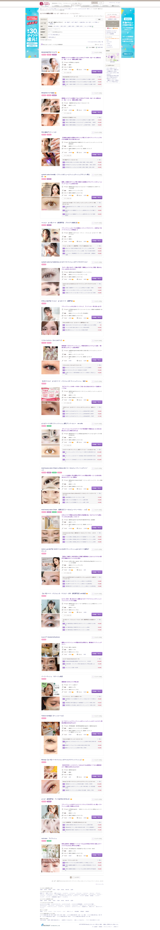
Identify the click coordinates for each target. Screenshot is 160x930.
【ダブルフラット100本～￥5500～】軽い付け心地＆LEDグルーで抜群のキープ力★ (81, 387)
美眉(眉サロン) (85, 906)
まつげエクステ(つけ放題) (45, 904)
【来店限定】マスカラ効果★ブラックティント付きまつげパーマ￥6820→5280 (80, 699)
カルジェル (92, 893)
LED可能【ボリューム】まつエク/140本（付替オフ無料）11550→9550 (79, 167)
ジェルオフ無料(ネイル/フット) (60, 894)
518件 (85, 360)
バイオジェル (85, 893)
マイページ (112, 2)
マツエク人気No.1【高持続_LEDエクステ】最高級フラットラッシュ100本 (80, 539)
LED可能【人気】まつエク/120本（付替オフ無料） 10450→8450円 (79, 162)
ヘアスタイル (67, 5)
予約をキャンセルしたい (112, 78)
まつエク (50, 911)
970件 (85, 110)
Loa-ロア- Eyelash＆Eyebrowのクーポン (71, 658)
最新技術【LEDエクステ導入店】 (70, 681)
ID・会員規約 (94, 926)
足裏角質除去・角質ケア (56, 896)
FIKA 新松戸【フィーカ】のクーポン (70, 159)
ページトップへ (100, 884)
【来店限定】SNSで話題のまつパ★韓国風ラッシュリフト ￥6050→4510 (80, 702)
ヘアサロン (56, 5)
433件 (70, 318)
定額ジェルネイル (57, 893)
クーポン (108, 43)
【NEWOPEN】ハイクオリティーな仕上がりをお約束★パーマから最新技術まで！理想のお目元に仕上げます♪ (81, 766)
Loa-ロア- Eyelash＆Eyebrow (50, 637)
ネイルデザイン (109, 47)
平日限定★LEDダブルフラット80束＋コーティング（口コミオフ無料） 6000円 (80, 207)
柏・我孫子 (67, 22)
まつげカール (67, 906)
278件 (70, 360)
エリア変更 (94, 22)
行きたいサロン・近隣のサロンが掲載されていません (112, 70)
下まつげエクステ (43, 905)
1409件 (70, 110)
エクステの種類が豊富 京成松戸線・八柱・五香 (81, 916)
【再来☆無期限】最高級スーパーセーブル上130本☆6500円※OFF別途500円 (80, 869)
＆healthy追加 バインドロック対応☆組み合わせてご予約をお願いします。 (80, 664)
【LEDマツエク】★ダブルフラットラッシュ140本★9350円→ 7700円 (79, 416)
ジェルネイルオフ (49, 894)
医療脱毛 (87, 911)
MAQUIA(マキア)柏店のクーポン (69, 117)
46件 (85, 777)
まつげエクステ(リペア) (55, 904)
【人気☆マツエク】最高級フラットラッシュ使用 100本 (76, 499)
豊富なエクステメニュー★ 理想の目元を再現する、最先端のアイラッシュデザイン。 (82, 643)
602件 (85, 489)
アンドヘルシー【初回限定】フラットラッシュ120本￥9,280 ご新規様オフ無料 (80, 254)
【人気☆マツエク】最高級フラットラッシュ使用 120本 (77, 502)
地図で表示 (100, 47)
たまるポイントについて (111, 30)
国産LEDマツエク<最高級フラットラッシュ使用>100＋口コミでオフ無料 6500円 (80, 215)
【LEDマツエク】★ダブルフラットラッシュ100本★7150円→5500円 (79, 411)
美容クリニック (115, 5)
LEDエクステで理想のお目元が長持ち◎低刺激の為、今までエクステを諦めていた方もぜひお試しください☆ (81, 515)
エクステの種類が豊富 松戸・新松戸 (64, 916)
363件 (85, 400)
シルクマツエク (75, 905)
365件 (70, 692)
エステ (64, 911)
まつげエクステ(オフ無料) (89, 904)
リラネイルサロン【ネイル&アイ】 (51, 340)
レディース (94, 2)
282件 (85, 241)
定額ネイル (42, 893)
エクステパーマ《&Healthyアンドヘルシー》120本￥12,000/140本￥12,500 (80, 460)
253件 (85, 818)
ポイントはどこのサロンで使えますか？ (112, 73)
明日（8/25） (64, 26)
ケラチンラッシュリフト (52, 906)
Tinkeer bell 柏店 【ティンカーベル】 (52, 715)
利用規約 (100, 926)
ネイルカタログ (86, 5)
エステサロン (105, 5)
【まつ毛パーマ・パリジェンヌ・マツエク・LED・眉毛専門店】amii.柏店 (63, 593)
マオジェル (42, 894)
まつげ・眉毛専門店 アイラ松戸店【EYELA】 (55, 799)
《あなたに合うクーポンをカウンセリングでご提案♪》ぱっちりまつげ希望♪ (80, 324)
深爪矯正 (91, 895)
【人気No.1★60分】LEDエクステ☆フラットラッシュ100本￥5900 (79, 824)
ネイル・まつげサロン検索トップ (52, 8)
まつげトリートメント (76, 906)
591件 (70, 612)
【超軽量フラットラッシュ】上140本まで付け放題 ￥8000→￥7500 (79, 790)
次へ (101, 44)
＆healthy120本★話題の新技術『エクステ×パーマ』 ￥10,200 (78, 661)
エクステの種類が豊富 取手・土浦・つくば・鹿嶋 (76, 914)
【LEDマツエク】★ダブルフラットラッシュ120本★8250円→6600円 (79, 413)
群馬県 (49, 889)
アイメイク (42, 907)
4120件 (70, 489)
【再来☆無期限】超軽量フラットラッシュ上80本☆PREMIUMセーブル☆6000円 (80, 866)
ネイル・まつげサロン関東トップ (66, 8)
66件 (85, 654)
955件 (70, 195)
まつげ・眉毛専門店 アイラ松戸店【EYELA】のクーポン (75, 822)
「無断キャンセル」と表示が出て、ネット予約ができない (112, 81)
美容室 (41, 911)
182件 (85, 279)
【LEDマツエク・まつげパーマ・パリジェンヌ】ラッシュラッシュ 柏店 (63, 381)
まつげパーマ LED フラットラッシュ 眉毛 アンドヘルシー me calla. (62, 423)
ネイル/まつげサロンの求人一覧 (96, 41)
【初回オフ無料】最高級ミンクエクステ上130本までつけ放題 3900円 (79, 119)
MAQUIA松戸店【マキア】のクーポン (70, 76)
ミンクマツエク (67, 905)
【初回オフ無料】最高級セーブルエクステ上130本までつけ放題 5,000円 (80, 81)
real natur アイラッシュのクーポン (70, 860)
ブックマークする (98, 52)
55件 (85, 855)
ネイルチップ (70, 894)
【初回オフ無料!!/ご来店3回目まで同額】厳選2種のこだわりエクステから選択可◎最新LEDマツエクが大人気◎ (82, 557)
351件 (85, 734)
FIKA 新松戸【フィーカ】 (49, 132)
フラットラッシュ (83, 905)
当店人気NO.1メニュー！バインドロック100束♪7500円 (76, 329)
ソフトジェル (78, 893)
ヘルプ (118, 2)
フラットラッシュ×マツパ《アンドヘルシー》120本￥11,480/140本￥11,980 (80, 453)
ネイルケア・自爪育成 (84, 895)
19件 (85, 570)
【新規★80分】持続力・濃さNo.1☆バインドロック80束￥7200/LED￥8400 (80, 830)
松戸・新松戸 (75, 22)
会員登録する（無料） (112, 19)
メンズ (100, 2)
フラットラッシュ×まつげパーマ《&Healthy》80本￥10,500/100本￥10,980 (80, 456)
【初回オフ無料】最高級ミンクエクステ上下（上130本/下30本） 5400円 (80, 122)
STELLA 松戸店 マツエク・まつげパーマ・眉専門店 (57, 301)
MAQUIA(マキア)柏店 (47, 93)
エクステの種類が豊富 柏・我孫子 (49, 916)
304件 (70, 734)
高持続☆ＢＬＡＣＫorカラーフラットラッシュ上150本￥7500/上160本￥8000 (80, 742)
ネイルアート (75, 895)
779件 (85, 69)
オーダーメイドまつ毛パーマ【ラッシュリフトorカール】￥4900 (78, 290)
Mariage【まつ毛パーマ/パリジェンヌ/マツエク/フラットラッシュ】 (61, 759)
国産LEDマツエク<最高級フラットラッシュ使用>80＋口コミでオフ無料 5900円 (80, 211)
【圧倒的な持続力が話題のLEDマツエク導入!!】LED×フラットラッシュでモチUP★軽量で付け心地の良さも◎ (82, 138)
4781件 (70, 528)
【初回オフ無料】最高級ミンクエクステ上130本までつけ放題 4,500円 (80, 79)
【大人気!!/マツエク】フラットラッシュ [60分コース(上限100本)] (78, 583)
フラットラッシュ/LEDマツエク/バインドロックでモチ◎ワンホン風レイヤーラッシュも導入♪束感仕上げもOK (82, 805)
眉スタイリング (99, 906)
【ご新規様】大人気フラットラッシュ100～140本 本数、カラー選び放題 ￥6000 (80, 787)
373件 (70, 818)
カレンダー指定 (88, 26)
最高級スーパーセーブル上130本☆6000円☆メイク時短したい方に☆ (79, 862)
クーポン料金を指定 (53, 34)
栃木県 (45, 889)
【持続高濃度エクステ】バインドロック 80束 (75, 497)
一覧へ (99, 76)
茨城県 (41, 889)
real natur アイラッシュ (49, 838)
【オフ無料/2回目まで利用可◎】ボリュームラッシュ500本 (77, 629)
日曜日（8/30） (79, 26)
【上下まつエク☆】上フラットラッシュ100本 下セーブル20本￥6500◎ (80, 250)
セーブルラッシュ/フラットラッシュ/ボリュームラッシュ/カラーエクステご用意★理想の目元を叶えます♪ (82, 722)
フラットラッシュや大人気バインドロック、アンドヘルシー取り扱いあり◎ (81, 306)
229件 (85, 442)
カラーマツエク (51, 905)
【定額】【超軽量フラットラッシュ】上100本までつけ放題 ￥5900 (79, 287)
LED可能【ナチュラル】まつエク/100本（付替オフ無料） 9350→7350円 (80, 164)
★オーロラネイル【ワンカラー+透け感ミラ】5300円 (76, 370)
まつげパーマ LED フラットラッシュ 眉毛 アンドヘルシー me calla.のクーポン (79, 449)
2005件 (70, 241)
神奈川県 (67, 889)
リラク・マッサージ (57, 911)
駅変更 (51, 23)
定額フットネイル (49, 893)
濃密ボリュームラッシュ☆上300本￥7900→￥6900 (75, 747)
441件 (85, 318)
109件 (85, 612)
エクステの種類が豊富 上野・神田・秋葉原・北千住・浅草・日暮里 (52, 914)
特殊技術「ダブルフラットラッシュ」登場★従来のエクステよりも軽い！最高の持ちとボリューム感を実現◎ (81, 346)
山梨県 (72, 889)
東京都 (62, 889)
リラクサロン (96, 5)
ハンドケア (97, 895)
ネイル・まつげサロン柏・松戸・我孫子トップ (83, 8)
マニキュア (99, 894)
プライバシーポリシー (108, 926)
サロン (107, 40)
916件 (85, 692)
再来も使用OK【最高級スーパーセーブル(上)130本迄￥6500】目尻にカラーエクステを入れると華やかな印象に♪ (82, 844)
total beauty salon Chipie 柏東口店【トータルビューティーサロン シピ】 (64, 509)
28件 (70, 570)
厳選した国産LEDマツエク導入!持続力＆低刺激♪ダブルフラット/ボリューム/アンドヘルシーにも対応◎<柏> (82, 182)
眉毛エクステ (91, 906)
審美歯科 (82, 911)
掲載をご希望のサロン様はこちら (110, 924)
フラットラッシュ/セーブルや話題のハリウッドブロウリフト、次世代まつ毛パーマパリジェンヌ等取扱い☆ (82, 228)
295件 (85, 152)
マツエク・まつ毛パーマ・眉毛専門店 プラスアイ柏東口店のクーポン (77, 245)
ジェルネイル (65, 893)
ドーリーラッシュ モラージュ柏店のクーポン (72, 696)
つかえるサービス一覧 (111, 32)
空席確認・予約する (96, 71)
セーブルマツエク (59, 905)
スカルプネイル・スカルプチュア (80, 894)
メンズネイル (65, 896)
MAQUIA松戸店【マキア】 (49, 52)
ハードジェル (72, 893)
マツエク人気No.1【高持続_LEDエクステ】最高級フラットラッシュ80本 (80, 536)
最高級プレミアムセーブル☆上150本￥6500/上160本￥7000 (77, 745)
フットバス (48, 896)
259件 (70, 279)
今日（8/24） (57, 26)
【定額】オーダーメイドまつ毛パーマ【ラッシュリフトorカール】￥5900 (80, 292)
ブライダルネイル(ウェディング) (65, 895)
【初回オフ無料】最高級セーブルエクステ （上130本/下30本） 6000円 (80, 124)
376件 (70, 442)
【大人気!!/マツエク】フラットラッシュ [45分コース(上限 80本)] (78, 581)
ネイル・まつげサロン (76, 5)
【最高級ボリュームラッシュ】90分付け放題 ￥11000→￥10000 (78, 783)
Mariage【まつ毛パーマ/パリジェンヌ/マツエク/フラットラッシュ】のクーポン (79, 781)
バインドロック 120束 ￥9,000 (71, 667)
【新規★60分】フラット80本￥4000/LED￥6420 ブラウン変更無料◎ (79, 827)
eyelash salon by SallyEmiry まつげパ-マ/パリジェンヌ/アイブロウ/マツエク (64, 262)
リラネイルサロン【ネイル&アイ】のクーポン (72, 365)
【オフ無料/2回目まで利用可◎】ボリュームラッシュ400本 (77, 627)
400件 (70, 654)
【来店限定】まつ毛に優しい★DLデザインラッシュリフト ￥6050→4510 (80, 705)
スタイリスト (109, 41)
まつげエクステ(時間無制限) (77, 904)
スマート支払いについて (112, 68)
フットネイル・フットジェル (52, 895)
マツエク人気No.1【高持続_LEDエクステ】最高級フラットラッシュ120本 (80, 541)
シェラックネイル (92, 894)
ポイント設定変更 (110, 33)
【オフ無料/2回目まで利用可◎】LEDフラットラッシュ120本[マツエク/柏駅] (80, 624)
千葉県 (58, 889)
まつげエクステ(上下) (66, 904)
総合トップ (42, 8)
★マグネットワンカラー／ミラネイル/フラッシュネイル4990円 (78, 367)
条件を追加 (51, 37)
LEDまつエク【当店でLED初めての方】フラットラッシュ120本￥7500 (79, 248)
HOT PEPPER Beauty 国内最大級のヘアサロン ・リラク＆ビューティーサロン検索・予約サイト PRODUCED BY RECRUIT (44, 4)
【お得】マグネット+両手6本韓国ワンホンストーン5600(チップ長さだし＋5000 (80, 373)
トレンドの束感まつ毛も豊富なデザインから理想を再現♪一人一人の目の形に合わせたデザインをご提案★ (82, 476)
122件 (85, 195)
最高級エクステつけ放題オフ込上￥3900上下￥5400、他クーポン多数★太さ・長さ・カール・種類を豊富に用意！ (81, 99)
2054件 (70, 152)
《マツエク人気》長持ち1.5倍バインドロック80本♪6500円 (77, 327)
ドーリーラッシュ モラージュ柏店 (52, 676)
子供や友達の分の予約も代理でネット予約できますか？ (112, 76)
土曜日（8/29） (71, 26)
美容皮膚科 (77, 911)
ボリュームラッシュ (92, 905)
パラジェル (98, 893)
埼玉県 (54, 889)
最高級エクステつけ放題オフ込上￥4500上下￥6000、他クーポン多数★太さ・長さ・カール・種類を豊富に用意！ (81, 58)
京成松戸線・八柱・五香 (85, 22)
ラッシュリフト (43, 906)
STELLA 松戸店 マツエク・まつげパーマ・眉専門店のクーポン (76, 322)
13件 (70, 777)
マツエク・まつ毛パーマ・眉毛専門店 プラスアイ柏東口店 (59, 222)
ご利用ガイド (115, 926)
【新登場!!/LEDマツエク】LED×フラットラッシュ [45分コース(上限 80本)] (80, 586)
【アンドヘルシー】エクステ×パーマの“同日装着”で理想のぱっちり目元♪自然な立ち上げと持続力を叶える (81, 429)
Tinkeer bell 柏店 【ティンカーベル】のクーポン (73, 739)
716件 (70, 69)
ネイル (45, 911)
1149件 (85, 528)
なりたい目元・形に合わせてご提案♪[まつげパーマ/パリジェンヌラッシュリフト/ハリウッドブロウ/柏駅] (82, 599)
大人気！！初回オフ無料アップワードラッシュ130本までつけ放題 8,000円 (80, 85)
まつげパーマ (61, 906)
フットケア (42, 896)
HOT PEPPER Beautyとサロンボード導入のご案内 (90, 924)
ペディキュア (42, 895)
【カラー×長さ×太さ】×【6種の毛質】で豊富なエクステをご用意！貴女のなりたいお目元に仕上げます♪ (82, 268)
